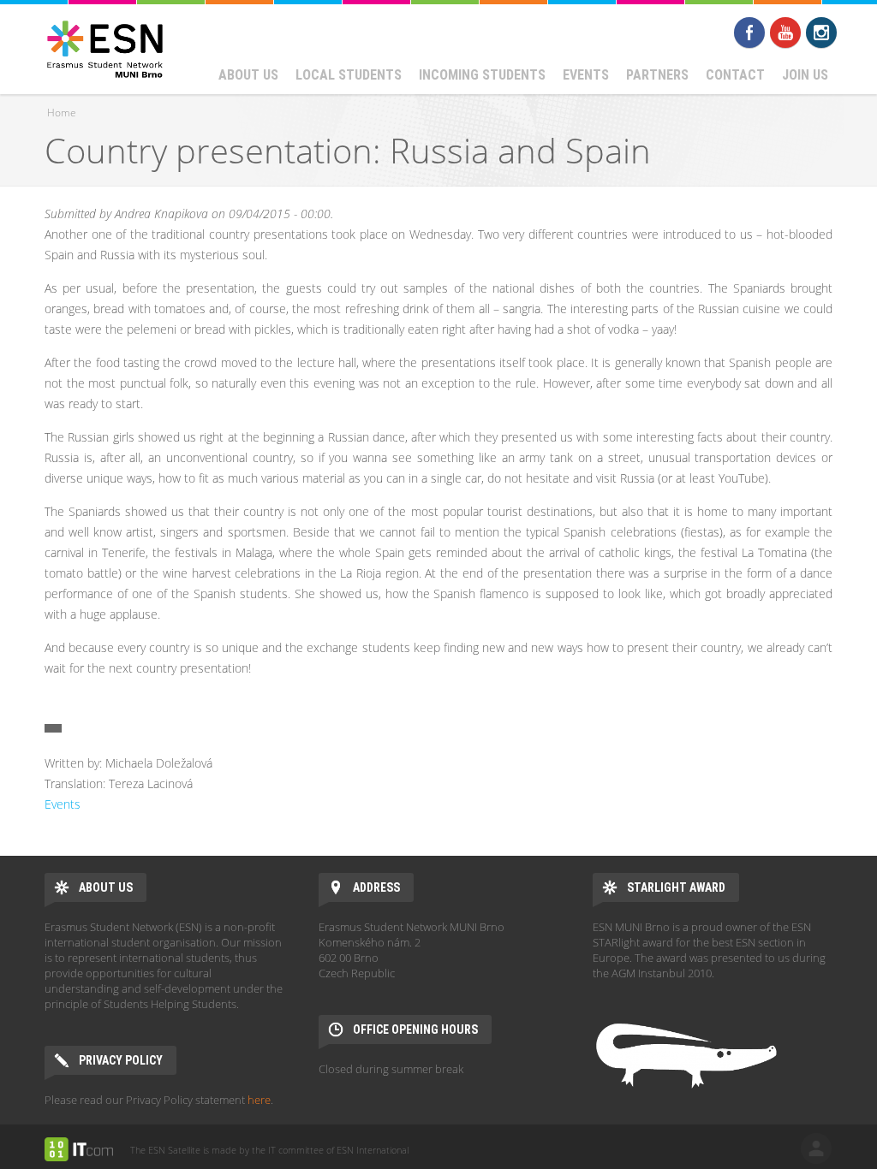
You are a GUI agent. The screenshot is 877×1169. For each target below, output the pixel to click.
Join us (805, 75)
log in (816, 1148)
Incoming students (482, 75)
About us (248, 75)
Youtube (785, 32)
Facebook (749, 32)
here (259, 1099)
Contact (735, 75)
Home (61, 112)
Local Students (348, 75)
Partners (657, 75)
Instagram (821, 32)
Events (586, 75)
